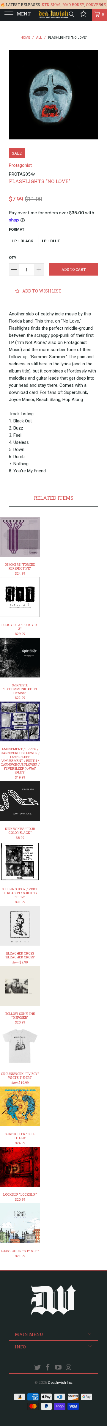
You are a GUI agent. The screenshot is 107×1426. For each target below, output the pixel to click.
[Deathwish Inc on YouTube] (58, 1367)
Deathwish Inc (60, 1382)
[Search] (71, 14)
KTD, (46, 4)
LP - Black (22, 241)
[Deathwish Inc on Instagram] (68, 1367)
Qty (12, 257)
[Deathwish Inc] (53, 15)
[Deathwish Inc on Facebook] (48, 1367)
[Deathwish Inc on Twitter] (37, 1367)
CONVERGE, (96, 4)
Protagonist (20, 165)
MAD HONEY (73, 4)
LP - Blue (51, 241)
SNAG (56, 4)
